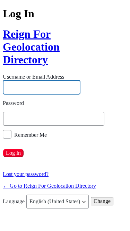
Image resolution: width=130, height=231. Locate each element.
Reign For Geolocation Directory (29, 47)
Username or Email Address (33, 77)
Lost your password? (26, 174)
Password (13, 103)
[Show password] (106, 119)
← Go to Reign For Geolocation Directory (49, 186)
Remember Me (30, 134)
